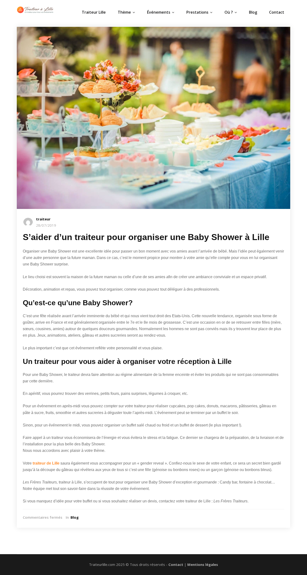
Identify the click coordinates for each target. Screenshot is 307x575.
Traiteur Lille (94, 12)
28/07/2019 (46, 225)
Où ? (228, 12)
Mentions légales (202, 564)
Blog (253, 12)
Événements (158, 12)
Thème (124, 12)
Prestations (197, 12)
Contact (276, 12)
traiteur (43, 219)
